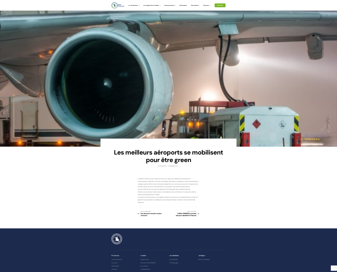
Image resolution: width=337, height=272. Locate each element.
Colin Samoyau (162, 166)
